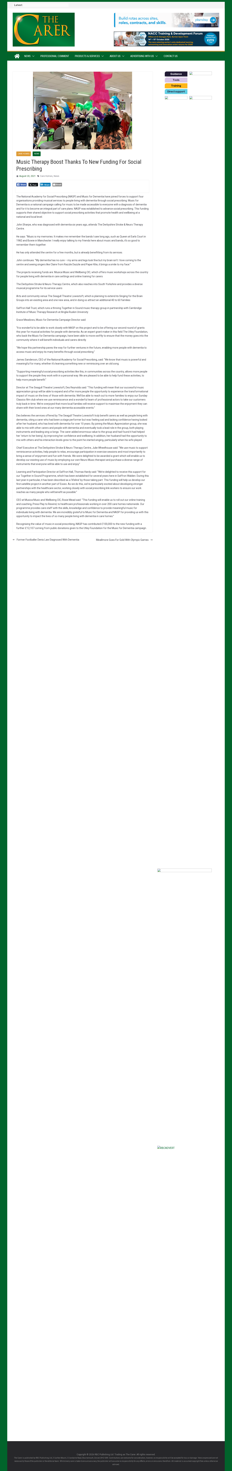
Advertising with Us (142, 56)
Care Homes (23, 154)
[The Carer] (17, 56)
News (27, 56)
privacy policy (205, 825)
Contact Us (171, 56)
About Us (115, 56)
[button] (33, 56)
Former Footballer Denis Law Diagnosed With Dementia (48, 539)
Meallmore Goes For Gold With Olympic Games (122, 539)
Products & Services (87, 56)
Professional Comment (54, 56)
